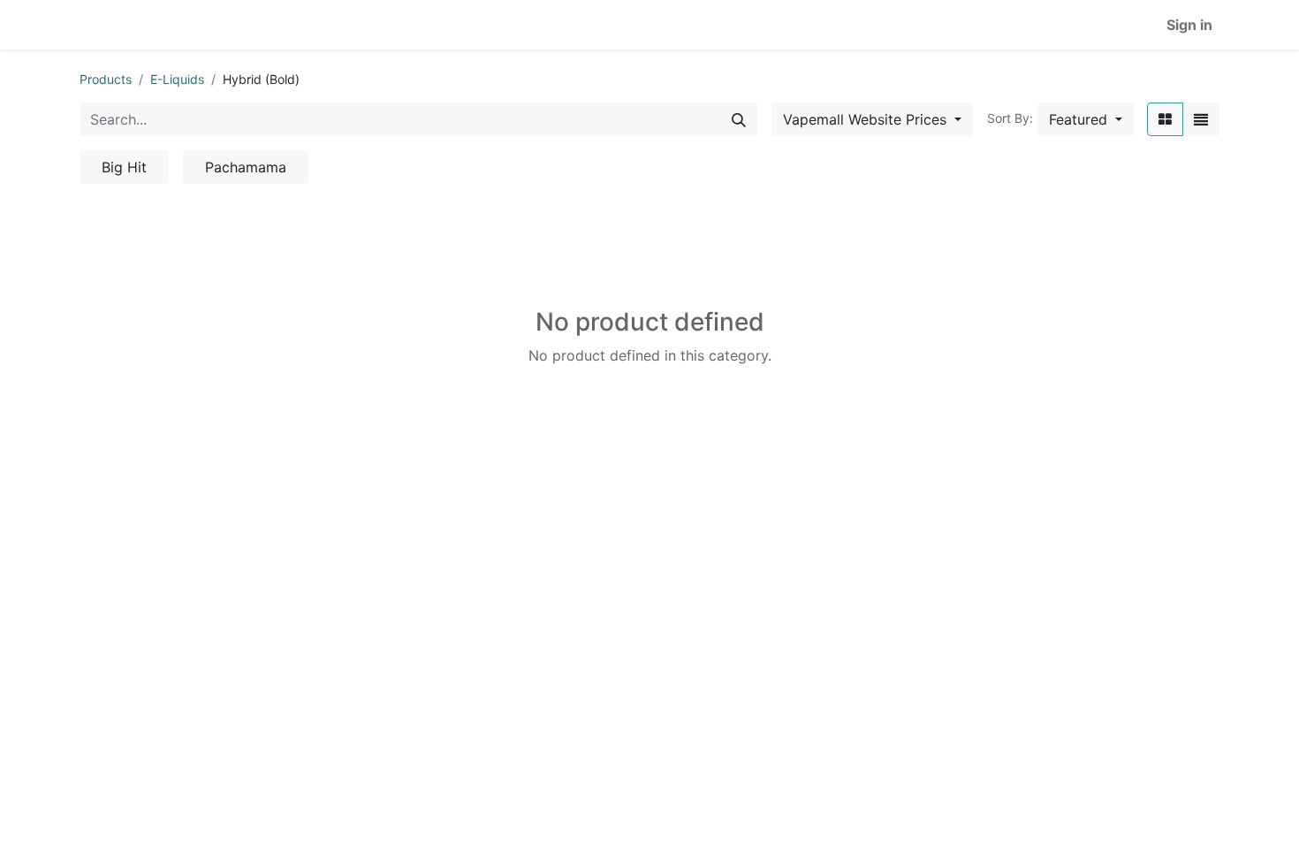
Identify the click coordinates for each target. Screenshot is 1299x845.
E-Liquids (177, 79)
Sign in (1189, 25)
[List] (1200, 119)
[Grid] (1165, 119)
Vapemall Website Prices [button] (867, 119)
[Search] (738, 119)
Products (106, 79)
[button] (1085, 119)
